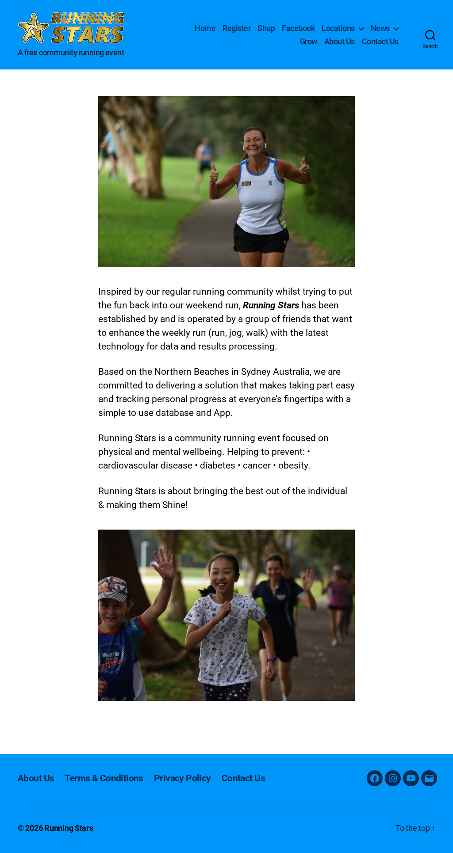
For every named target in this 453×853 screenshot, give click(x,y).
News (380, 28)
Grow (308, 41)
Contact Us (380, 41)
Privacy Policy (182, 778)
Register (236, 28)
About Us (339, 41)
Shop (266, 28)
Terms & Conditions (104, 778)
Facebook (298, 28)
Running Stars (68, 828)
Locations (338, 28)
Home (205, 28)
